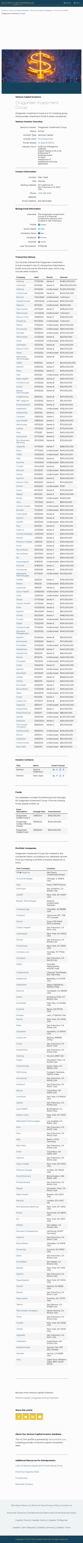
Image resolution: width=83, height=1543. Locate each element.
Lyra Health (22, 421)
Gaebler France (22, 1520)
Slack (19, 693)
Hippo (19, 623)
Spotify (19, 717)
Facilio (19, 387)
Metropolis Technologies (22, 358)
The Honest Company (21, 726)
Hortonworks (22, 731)
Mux (18, 526)
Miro (18, 432)
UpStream (21, 345)
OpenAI (20, 305)
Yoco (18, 502)
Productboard (23, 405)
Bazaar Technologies (22, 392)
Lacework (21, 588)
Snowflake (21, 645)
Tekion (19, 325)
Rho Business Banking (23, 441)
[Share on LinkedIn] (33, 1416)
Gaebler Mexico (39, 1520)
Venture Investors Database (41, 10)
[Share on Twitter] (25, 1416)
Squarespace (22, 562)
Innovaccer (21, 329)
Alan (18, 375)
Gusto (19, 490)
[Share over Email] (40, 1416)
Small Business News (65, 1513)
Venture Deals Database (19, 10)
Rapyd (19, 494)
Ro (17, 558)
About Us (25, 1505)
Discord (20, 470)
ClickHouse (21, 293)
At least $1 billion (46, 143)
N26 (18, 458)
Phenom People (24, 542)
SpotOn (20, 367)
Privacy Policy (53, 1505)
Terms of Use (38, 1505)
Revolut (20, 297)
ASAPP (19, 522)
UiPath (19, 580)
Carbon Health (23, 506)
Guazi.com (21, 701)
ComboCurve (22, 383)
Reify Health (22, 379)
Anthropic (21, 285)
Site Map (15, 1505)
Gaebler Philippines (58, 1520)
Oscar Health (22, 592)
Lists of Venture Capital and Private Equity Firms (39, 1466)
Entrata (20, 510)
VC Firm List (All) (60, 10)
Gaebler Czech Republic (24, 1527)
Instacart (20, 705)
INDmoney (21, 424)
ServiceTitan (22, 550)
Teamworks (22, 309)
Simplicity (21, 321)
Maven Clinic (22, 317)
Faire (18, 371)
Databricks (21, 649)
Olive (18, 596)
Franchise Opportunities (27, 1472)
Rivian (19, 498)
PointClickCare (23, 713)
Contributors (21, 1478)
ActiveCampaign (24, 534)
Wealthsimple (23, 301)
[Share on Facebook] (18, 1416)
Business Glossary (24, 1484)
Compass (20, 661)
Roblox (19, 584)
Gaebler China (63, 1527)
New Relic (21, 747)
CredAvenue (22, 397)
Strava (19, 599)
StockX (19, 538)
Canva (19, 474)
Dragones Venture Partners (45, 1398)
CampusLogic (23, 627)
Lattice (19, 428)
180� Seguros (23, 872)
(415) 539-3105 (44, 193)
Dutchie (20, 462)
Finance (5, 10)
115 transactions (45, 139)
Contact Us (66, 1505)
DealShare (21, 409)
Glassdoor (21, 739)
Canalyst (20, 417)
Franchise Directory (16, 1513)
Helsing (20, 281)
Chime (19, 486)
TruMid (19, 466)
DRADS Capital (22, 1398)
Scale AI (20, 530)
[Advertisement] (41, 32)
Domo (19, 735)
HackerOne (21, 413)
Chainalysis (21, 514)
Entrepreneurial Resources (41, 1513)
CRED (19, 363)
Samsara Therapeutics (22, 632)
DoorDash (21, 673)
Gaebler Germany (46, 1527)
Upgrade (20, 446)
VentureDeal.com (57, 1439)
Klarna (19, 657)
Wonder (20, 333)
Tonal (19, 341)
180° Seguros (22, 401)
